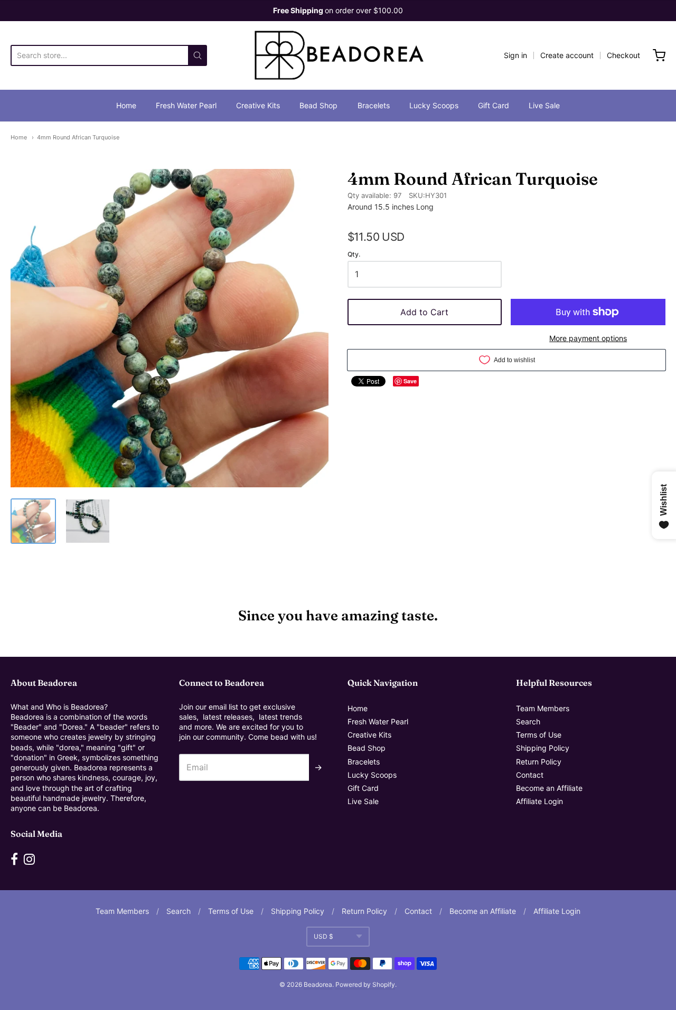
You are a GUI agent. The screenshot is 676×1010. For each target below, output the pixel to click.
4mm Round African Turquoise (78, 137)
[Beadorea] (338, 55)
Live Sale (544, 105)
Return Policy (538, 761)
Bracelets (374, 105)
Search (528, 721)
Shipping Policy (542, 747)
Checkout (623, 55)
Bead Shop (318, 105)
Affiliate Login (539, 801)
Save (410, 381)
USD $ (323, 936)
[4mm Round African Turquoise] (33, 521)
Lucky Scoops (433, 105)
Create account (567, 55)
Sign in (515, 55)
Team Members (542, 708)
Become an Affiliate (549, 788)
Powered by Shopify (365, 984)
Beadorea (318, 984)
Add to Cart (424, 312)
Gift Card (493, 105)
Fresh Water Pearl (186, 105)
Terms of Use (538, 734)
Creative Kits (258, 105)
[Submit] (197, 55)
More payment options (588, 338)
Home (126, 105)
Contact (529, 774)
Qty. (354, 254)
